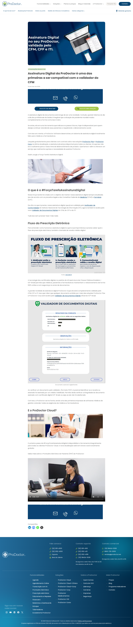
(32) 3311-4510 (83, 548)
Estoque (36, 606)
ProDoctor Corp (64, 590)
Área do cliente (57, 557)
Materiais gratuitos (124, 11)
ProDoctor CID (63, 599)
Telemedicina (38, 609)
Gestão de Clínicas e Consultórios (58, 11)
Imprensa (87, 593)
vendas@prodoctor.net (112, 554)
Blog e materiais (84, 4)
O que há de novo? (9, 11)
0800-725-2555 (110, 551)
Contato (125, 4)
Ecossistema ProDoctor (42, 613)
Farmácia (97, 197)
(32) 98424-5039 (84, 557)
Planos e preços (70, 4)
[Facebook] (33, 527)
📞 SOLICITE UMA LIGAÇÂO (87, 109)
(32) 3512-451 (82, 551)
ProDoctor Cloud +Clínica (67, 583)
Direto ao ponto (40, 11)
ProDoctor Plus (88, 142)
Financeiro (37, 600)
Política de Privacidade (85, 621)
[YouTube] (10, 612)
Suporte (55, 554)
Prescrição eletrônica (41, 593)
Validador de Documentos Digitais (45, 210)
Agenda (35, 580)
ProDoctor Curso (64, 602)
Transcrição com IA (40, 586)
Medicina (83, 197)
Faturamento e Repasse (42, 596)
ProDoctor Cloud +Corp (67, 586)
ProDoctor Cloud (64, 580)
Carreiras (86, 590)
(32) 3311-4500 (57, 548)
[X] (41, 527)
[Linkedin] (29, 527)
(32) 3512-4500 (57, 551)
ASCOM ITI (68, 275)
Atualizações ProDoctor (25, 11)
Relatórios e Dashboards (42, 603)
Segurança (87, 596)
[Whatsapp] (37, 527)
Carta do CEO (88, 583)
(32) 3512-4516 (83, 554)
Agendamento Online (41, 583)
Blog (110, 583)
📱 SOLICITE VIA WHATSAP (46, 109)
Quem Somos (88, 580)
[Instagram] (7, 612)
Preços (111, 580)
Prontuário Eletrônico (41, 590)
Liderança (87, 586)
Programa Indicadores (117, 586)
